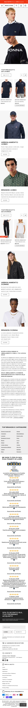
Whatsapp (12, 655)
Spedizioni (4, 671)
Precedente (10, 476)
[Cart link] (25, 6)
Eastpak (19, 449)
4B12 (18, 442)
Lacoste (3, 435)
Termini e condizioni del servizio (10, 685)
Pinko (18, 438)
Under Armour (4, 444)
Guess (18, 431)
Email (8, 655)
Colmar (18, 444)
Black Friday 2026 (6, 681)
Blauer (2, 440)
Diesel (2, 442)
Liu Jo (18, 440)
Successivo (17, 476)
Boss (2, 451)
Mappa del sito (6, 683)
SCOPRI (5, 154)
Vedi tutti (6, 75)
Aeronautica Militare (6, 447)
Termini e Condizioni (7, 679)
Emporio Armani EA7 (6, 431)
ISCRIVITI (19, 631)
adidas (3, 449)
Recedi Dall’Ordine (6, 675)
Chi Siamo (4, 677)
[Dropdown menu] (2, 6)
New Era (19, 447)
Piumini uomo (20, 435)
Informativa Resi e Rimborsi (9, 673)
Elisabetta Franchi (5, 438)
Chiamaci (4, 655)
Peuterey (19, 451)
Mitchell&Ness (20, 433)
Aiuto (3, 667)
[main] (14, 308)
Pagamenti (5, 669)
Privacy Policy (5, 687)
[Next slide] (25, 75)
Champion (3, 433)
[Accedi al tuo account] (21, 6)
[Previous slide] (21, 75)
